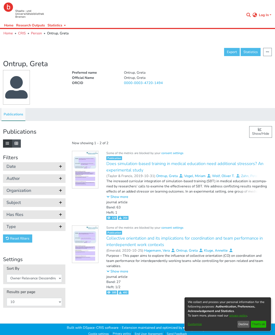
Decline (243, 324)
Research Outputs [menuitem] (30, 25)
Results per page (21, 292)
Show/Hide (260, 133)
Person (36, 33)
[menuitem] (56, 25)
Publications (13, 114)
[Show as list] (7, 143)
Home (9, 25)
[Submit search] (248, 15)
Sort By (13, 268)
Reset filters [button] (19, 238)
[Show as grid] (16, 143)
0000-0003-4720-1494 (143, 83)
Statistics (250, 52)
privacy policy (238, 316)
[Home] (123, 10)
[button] (117, 197)
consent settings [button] (172, 153)
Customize (195, 324)
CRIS (22, 33)
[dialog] (228, 314)
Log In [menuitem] (264, 15)
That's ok (258, 324)
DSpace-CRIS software (101, 327)
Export (232, 52)
